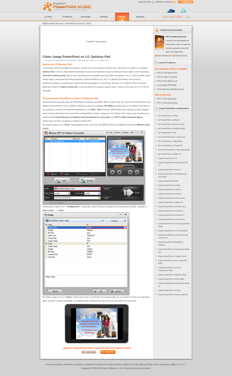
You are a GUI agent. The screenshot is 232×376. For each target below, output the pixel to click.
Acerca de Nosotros (54, 364)
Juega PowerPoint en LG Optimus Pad (81, 56)
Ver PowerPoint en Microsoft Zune (171, 124)
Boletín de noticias (164, 2)
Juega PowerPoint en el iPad (169, 185)
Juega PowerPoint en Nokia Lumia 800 (173, 295)
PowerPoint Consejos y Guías (78, 23)
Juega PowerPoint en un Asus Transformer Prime (169, 269)
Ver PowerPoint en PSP (167, 133)
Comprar (104, 17)
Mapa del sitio (145, 2)
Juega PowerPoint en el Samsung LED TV (173, 164)
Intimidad (90, 364)
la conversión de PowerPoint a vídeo (83, 113)
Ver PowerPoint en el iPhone (169, 120)
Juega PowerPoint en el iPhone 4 (170, 211)
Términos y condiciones (74, 364)
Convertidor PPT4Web (166, 85)
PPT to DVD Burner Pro (167, 73)
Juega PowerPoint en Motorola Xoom (172, 275)
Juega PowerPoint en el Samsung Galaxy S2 (174, 284)
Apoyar (122, 17)
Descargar (86, 17)
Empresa (140, 17)
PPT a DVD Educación (167, 99)
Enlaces (119, 364)
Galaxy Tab (115, 102)
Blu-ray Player (146, 364)
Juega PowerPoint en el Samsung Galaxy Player (174, 225)
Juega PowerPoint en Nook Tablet (171, 279)
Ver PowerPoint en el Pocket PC (170, 145)
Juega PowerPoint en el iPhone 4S (171, 215)
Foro (131, 364)
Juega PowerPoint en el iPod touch (171, 219)
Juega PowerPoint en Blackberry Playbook (170, 243)
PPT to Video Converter (167, 77)
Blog (126, 364)
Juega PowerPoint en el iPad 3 (169, 194)
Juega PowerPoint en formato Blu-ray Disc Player (172, 175)
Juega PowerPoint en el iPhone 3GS (172, 206)
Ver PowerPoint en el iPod (168, 116)
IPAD (100, 102)
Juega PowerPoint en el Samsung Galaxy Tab (174, 250)
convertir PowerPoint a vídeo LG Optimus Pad (73, 98)
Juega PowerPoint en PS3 (168, 181)
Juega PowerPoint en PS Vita (169, 290)
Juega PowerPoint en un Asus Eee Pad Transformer (173, 236)
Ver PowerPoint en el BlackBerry (170, 141)
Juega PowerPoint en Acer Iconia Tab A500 (172, 262)
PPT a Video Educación (167, 103)
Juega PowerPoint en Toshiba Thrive (172, 256)
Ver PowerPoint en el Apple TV (169, 154)
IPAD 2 (107, 102)
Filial (137, 364)
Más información (165, 56)
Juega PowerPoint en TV (167, 158)
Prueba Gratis (181, 56)
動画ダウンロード (179, 364)
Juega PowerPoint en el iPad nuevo (171, 198)
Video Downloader (162, 364)
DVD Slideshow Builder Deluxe (170, 89)
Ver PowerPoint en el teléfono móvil (171, 128)
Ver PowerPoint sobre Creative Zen (171, 137)
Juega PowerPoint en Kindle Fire (170, 202)
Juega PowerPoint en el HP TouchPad (172, 231)
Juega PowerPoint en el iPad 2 (169, 189)
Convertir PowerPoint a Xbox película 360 (174, 150)
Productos (67, 17)
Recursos (59, 23)
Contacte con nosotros (104, 364)
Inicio (49, 17)
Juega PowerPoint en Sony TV (169, 170)
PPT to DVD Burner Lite (167, 81)
